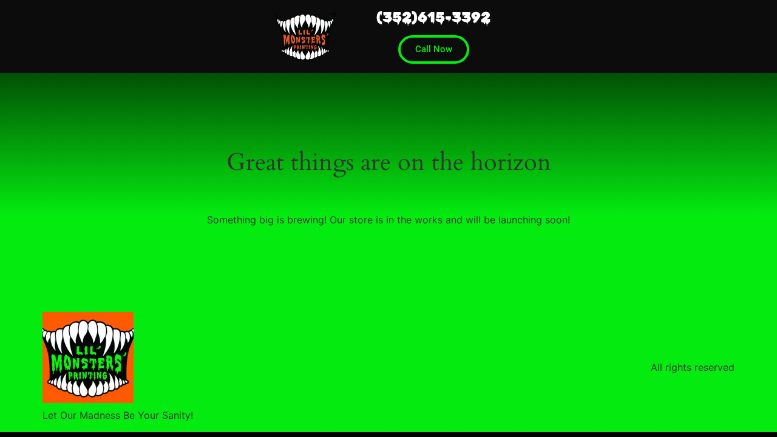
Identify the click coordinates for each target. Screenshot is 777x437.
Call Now (433, 49)
